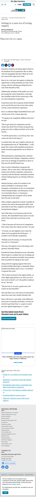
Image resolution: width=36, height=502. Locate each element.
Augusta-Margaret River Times (8, 414)
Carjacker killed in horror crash (13, 395)
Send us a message (10, 463)
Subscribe (27, 4)
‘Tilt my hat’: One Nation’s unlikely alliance (18, 390)
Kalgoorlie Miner (5, 430)
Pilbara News (4, 442)
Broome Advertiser (6, 416)
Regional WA (4, 19)
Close (5, 492)
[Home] (5, 4)
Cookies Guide (15, 484)
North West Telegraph (6, 440)
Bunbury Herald (5, 418)
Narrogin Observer (5, 438)
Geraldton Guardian (6, 424)
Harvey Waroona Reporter (7, 428)
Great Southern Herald (6, 426)
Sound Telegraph (5, 445)
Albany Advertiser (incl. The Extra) (9, 412)
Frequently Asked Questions (16, 474)
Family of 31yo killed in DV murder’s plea (17, 375)
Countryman (4, 422)
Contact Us (4, 474)
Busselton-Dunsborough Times (17, 17)
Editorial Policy (29, 474)
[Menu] (2, 4)
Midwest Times (5, 436)
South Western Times (6, 443)
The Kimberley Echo (6, 432)
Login (19, 4)
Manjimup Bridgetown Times (8, 434)
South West (4, 17)
